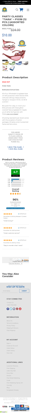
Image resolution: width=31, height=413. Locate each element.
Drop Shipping (11, 330)
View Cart (9, 353)
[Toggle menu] (28, 9)
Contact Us (10, 302)
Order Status (10, 348)
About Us (9, 321)
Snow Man (10, 373)
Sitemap (5, 399)
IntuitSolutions (23, 402)
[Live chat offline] (20, 409)
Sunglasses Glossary (13, 390)
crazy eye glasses (12, 114)
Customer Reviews (12, 366)
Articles (9, 375)
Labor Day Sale (11, 371)
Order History (11, 350)
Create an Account (12, 346)
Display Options (17, 261)
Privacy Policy (11, 325)
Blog (8, 387)
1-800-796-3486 (14, 147)
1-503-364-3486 (15, 149)
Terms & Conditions (12, 323)
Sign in (9, 343)
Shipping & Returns (12, 328)
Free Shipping (11, 368)
